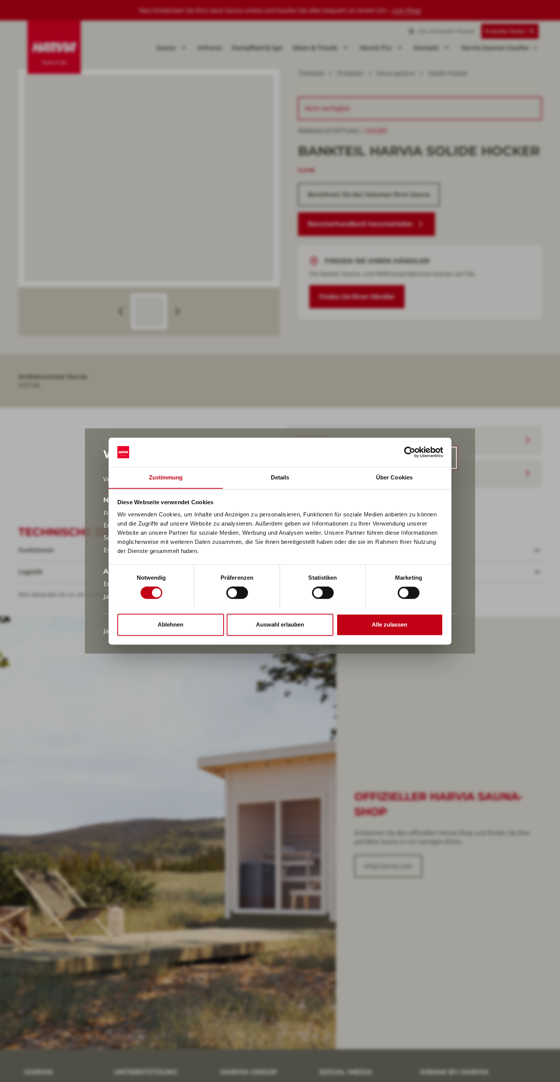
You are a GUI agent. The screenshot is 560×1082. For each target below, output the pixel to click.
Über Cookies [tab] (394, 477)
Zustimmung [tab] (166, 477)
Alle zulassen (389, 624)
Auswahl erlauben (280, 624)
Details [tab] (280, 477)
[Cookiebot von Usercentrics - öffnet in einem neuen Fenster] (409, 452)
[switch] (237, 593)
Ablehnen (170, 624)
